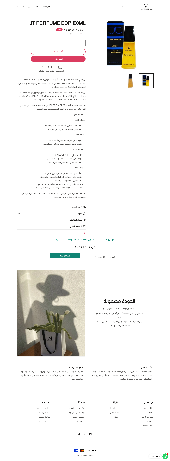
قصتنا (151, 413)
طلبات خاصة (148, 408)
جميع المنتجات (114, 408)
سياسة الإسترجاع (44, 413)
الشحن (79, 33)
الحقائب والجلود (79, 417)
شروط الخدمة (44, 421)
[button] (123, 6)
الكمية (84, 38)
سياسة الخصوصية (43, 408)
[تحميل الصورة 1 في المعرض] (146, 81)
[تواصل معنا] (165, 456)
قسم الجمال (114, 413)
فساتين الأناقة (79, 421)
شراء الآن (58, 59)
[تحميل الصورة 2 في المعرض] (130, 81)
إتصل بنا (150, 421)
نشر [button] (81, 233)
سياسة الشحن (44, 417)
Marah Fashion (82, 455)
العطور (116, 417)
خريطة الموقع (148, 426)
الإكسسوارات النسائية (77, 408)
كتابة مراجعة (65, 256)
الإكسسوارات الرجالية (77, 413)
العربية (47, 7)
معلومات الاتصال (147, 417)
